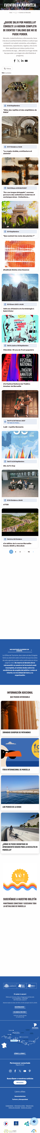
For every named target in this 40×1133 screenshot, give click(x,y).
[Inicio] (15, 4)
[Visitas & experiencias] (19, 4)
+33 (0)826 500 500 (19, 1012)
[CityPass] (18, 4)
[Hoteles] (16, 4)
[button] (27, 4)
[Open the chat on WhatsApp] (34, 1121)
